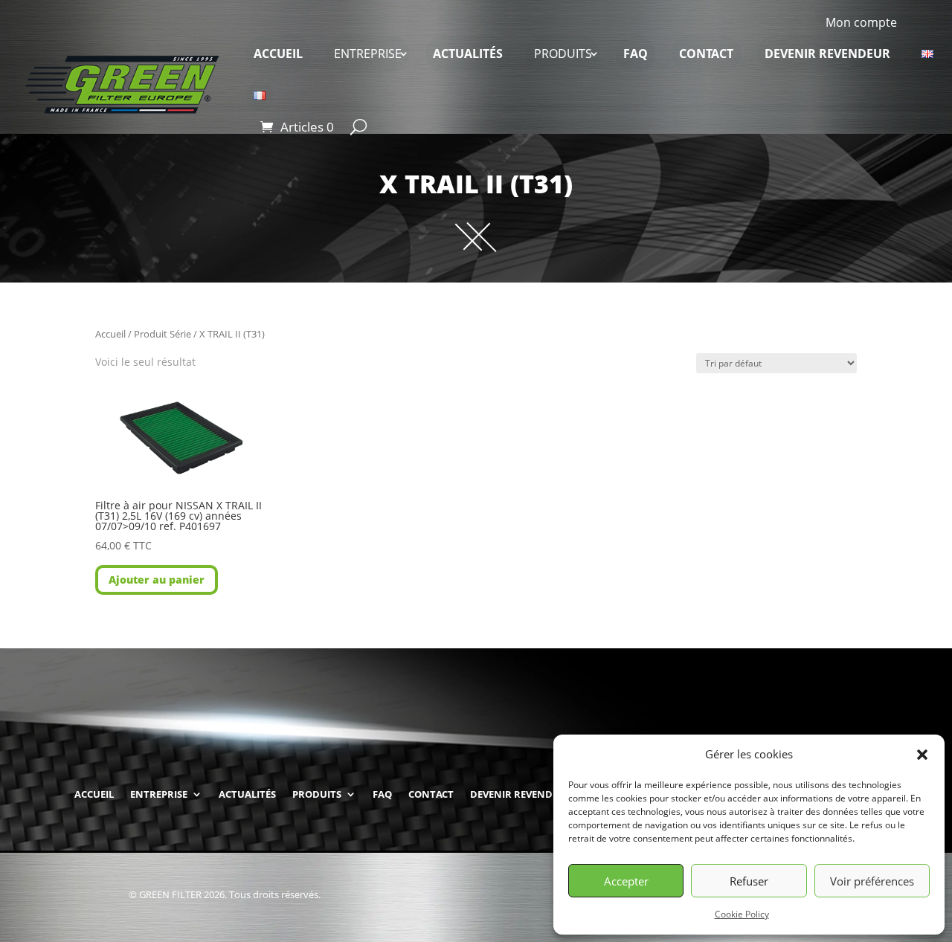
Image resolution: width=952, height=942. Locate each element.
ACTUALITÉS (468, 53)
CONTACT (706, 53)
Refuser (749, 881)
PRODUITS (563, 53)
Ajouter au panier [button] (157, 579)
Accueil (110, 334)
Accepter (626, 881)
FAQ (635, 53)
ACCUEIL (278, 53)
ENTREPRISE (368, 53)
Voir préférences (872, 881)
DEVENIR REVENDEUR (827, 53)
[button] (922, 754)
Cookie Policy (742, 914)
